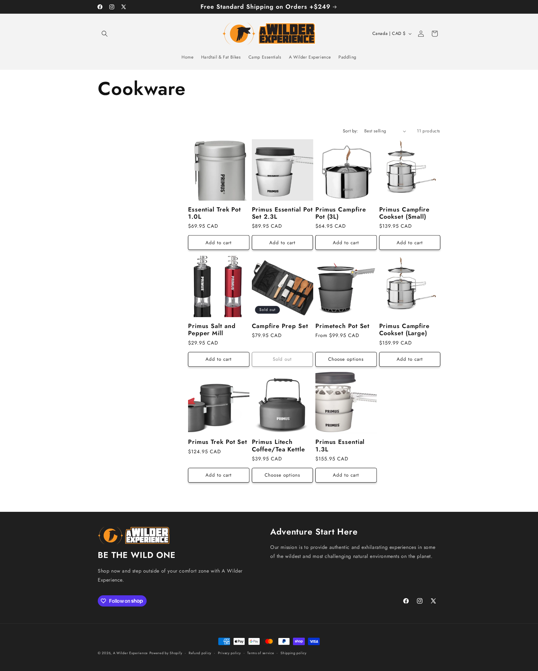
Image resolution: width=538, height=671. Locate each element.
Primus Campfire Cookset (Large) (404, 329)
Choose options (346, 358)
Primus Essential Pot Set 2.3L (282, 213)
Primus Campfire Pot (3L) (340, 213)
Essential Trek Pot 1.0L (214, 213)
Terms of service (260, 652)
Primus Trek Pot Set (217, 441)
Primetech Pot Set (342, 325)
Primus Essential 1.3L (340, 445)
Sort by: (350, 131)
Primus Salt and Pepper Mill (212, 329)
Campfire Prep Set (280, 325)
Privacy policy (229, 652)
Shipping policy (294, 652)
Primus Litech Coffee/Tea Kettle (278, 445)
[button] (104, 33)
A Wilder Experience (130, 652)
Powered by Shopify (165, 652)
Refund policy (200, 652)
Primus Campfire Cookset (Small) (404, 213)
